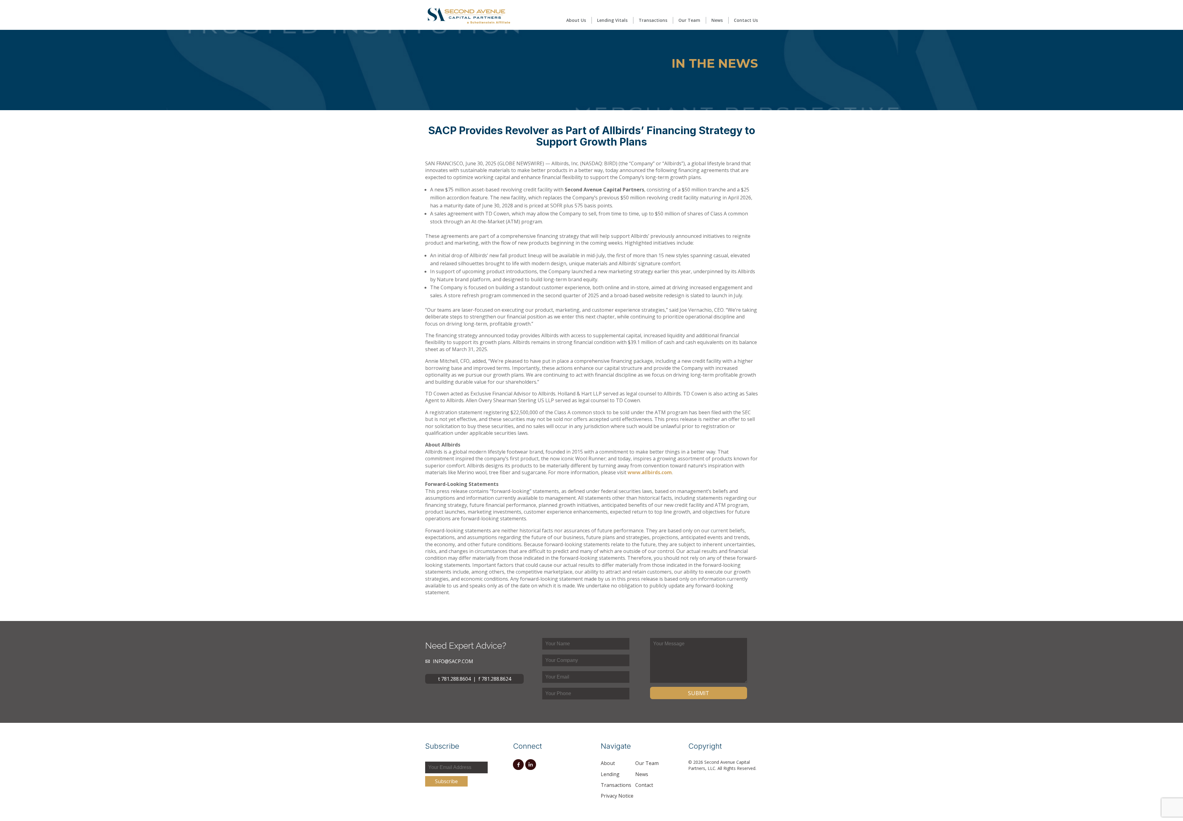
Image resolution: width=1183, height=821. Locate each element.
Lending (610, 774)
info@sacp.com (453, 661)
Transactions (653, 20)
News (717, 20)
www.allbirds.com (650, 472)
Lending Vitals (612, 20)
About (608, 763)
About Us (576, 20)
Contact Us (746, 20)
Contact (644, 785)
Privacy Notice (617, 795)
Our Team (689, 20)
